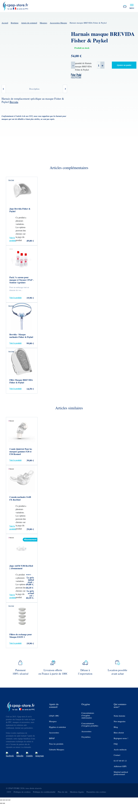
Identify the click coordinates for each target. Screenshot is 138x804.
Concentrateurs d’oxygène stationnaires (87, 715)
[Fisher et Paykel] (76, 75)
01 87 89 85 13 (120, 761)
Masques (43, 22)
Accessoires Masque (58, 22)
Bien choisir (119, 732)
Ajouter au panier (124, 65)
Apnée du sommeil (29, 22)
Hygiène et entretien (57, 727)
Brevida (14, 102)
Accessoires (54, 732)
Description (34, 88)
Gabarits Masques (56, 749)
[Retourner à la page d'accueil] (15, 5)
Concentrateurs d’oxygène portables (89, 724)
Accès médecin (120, 749)
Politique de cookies (22, 791)
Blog (116, 727)
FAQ (116, 744)
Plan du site (63, 791)
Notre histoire (119, 716)
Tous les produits (56, 744)
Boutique (14, 22)
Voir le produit (12, 239)
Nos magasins (119, 721)
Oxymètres (86, 737)
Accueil (5, 22)
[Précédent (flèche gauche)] (1, 803)
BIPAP (52, 738)
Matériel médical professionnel (121, 773)
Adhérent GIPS (120, 766)
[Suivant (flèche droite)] (4, 803)
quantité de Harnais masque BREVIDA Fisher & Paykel (83, 66)
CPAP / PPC (54, 716)
